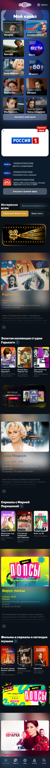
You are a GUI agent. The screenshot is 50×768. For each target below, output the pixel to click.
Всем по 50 (39, 533)
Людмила (21, 668)
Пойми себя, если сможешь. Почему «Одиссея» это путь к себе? (29, 184)
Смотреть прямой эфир (25, 191)
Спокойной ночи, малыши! (24, 175)
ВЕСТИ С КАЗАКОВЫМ (23, 166)
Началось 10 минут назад (23, 163)
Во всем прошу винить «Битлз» (8, 669)
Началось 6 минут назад (23, 172)
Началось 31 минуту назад (24, 180)
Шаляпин (38, 668)
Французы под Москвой (7, 534)
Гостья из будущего (5, 370)
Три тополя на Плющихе (40, 370)
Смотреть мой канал (25, 117)
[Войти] (38, 4)
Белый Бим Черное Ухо (22, 370)
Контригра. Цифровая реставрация (23, 535)
